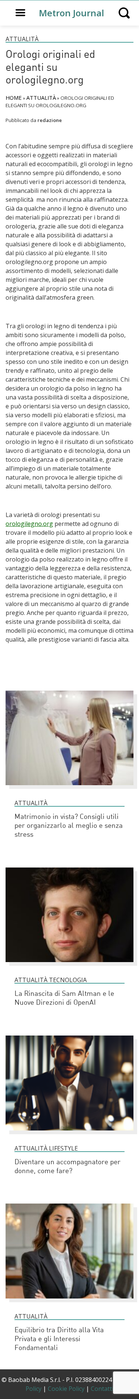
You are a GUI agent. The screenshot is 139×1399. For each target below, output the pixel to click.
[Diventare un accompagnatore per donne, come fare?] (69, 1134)
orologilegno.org (29, 524)
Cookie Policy (66, 1389)
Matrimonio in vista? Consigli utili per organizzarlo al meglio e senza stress (68, 826)
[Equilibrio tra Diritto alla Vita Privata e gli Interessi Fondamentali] (69, 1302)
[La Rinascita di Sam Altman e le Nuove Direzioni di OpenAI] (69, 965)
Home (14, 97)
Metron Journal (71, 13)
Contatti (102, 1389)
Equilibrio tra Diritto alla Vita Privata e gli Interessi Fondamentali (59, 1339)
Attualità (22, 39)
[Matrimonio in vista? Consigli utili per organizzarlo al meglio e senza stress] (69, 788)
